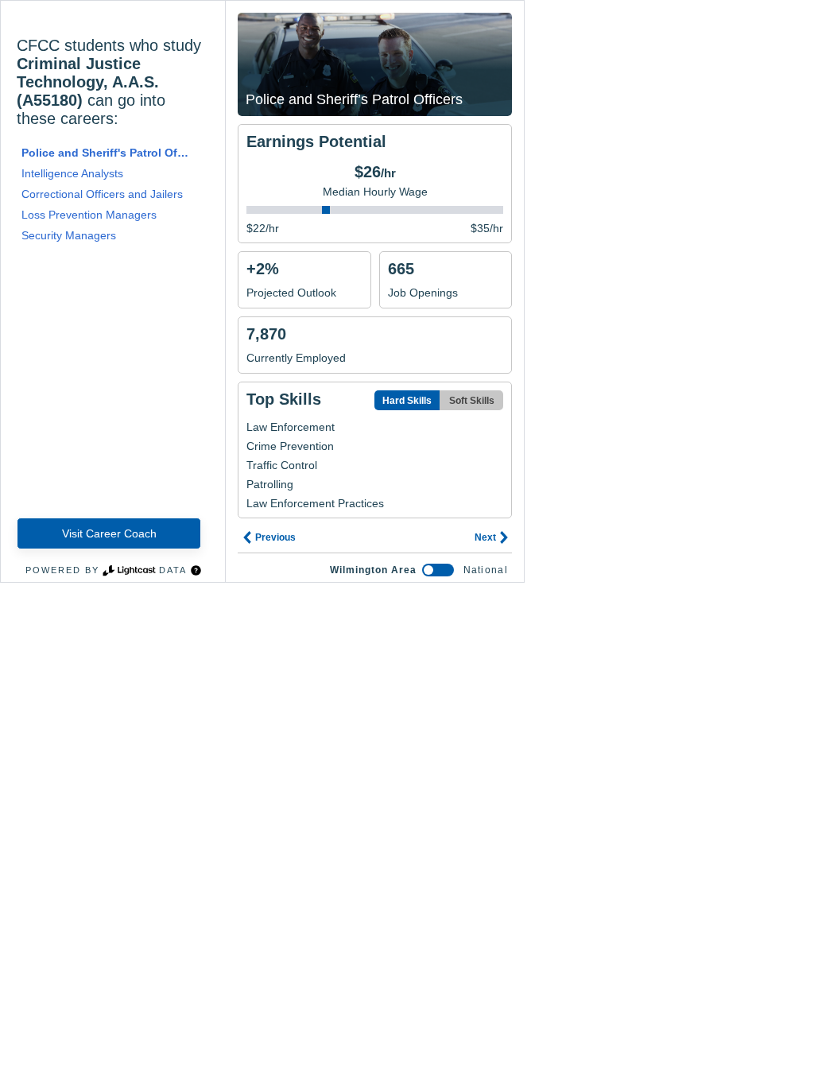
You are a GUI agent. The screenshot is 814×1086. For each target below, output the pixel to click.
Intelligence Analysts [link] (72, 173)
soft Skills (471, 400)
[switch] (438, 570)
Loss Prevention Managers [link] (89, 214)
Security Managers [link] (68, 235)
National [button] (485, 570)
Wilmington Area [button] (373, 570)
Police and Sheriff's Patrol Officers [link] (106, 152)
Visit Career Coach (109, 533)
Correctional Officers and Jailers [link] (102, 194)
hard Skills (407, 400)
